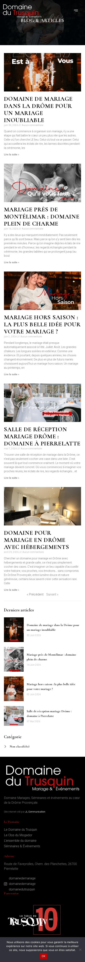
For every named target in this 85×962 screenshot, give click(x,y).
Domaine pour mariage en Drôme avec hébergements (36, 540)
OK (43, 956)
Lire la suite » (11, 154)
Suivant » (52, 594)
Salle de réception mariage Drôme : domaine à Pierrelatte (42, 436)
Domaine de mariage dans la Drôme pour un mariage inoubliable (38, 109)
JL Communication (35, 812)
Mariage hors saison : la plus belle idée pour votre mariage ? (42, 324)
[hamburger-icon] (76, 11)
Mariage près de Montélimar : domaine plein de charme (41, 216)
